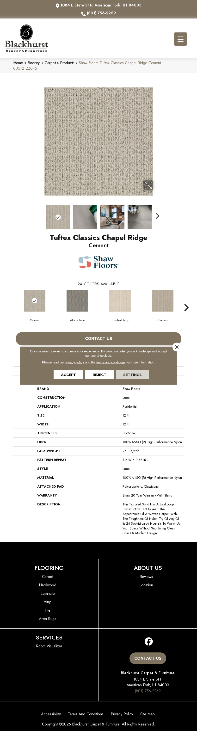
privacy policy (74, 362)
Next (156, 214)
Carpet (50, 63)
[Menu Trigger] (180, 39)
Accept (68, 374)
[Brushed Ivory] (120, 301)
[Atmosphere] (77, 301)
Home (18, 63)
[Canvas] (163, 301)
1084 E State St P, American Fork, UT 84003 (101, 5)
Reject (99, 374)
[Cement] (34, 301)
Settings (132, 374)
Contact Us (98, 338)
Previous (40, 214)
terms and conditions (110, 362)
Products (67, 63)
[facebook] (149, 642)
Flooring (33, 63)
